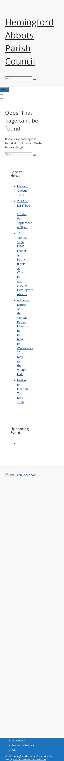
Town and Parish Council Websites (29, 759)
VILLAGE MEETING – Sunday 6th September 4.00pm (24, 214)
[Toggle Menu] (1, 94)
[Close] (1, 98)
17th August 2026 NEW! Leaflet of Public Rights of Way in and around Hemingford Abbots (25, 263)
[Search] (34, 79)
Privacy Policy (18, 740)
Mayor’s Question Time (23, 190)
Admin (15, 750)
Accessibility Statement (23, 745)
